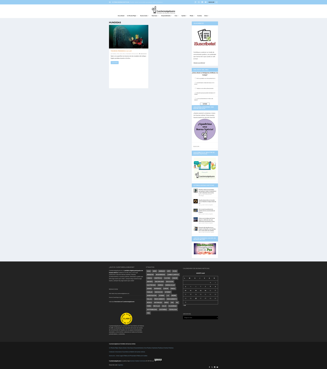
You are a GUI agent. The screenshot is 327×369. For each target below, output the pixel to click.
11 (190, 290)
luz (168, 295)
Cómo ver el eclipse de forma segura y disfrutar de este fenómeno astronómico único (207, 220)
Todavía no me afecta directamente (205, 88)
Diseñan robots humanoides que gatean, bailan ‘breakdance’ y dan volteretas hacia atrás (207, 191)
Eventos (199, 15)
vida (148, 313)
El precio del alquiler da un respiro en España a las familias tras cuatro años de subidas (207, 229)
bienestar (150, 274)
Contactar (112, 351)
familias (149, 292)
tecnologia (173, 309)
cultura (167, 278)
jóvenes (161, 295)
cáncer (174, 278)
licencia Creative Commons (137, 361)
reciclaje (156, 306)
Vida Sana (154, 15)
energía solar (170, 285)
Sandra (114, 53)
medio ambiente (159, 299)
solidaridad (173, 306)
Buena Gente (143, 15)
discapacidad (159, 281)
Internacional (134, 53)
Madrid (174, 295)
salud (164, 306)
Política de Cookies (142, 355)
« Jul (184, 305)
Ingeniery (120, 365)
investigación (151, 295)
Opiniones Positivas (157, 348)
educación (169, 281)
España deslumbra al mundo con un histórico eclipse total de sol (207, 201)
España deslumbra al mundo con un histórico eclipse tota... (146, 2)
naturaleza (158, 302)
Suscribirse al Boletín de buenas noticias (134, 351)
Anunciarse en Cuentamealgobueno (124, 301)
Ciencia (207, 204)
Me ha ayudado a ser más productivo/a (206, 78)
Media (191, 15)
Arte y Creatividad (127, 53)
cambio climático (173, 274)
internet (168, 292)
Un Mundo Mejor (131, 15)
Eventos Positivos (168, 348)
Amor (154, 271)
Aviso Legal (119, 355)
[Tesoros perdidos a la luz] (128, 36)
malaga (149, 299)
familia (173, 288)
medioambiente (172, 299)
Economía (207, 232)
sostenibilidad (152, 309)
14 (205, 290)
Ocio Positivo (147, 348)
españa (149, 288)
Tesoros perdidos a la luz (121, 51)
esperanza (157, 288)
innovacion (158, 292)
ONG (172, 302)
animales (162, 271)
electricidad (151, 285)
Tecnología (201, 195)
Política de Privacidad (130, 355)
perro (149, 306)
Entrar (206, 15)
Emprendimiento (165, 15)
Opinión (183, 15)
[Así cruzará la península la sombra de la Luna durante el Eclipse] (195, 210)
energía (160, 285)
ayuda (175, 271)
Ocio (176, 15)
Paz (177, 302)
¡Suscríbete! (121, 15)
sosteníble (163, 309)
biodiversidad (160, 274)
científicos (158, 278)
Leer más (115, 62)
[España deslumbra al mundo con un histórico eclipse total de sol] (195, 201)
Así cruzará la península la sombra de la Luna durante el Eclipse (207, 211)
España (211, 204)
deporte (150, 281)
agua (148, 271)
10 (185, 290)
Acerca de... (112, 355)
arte (168, 271)
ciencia (149, 278)
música (149, 302)
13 (200, 290)
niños (166, 302)
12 (196, 290)
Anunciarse (118, 351)
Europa (166, 288)
